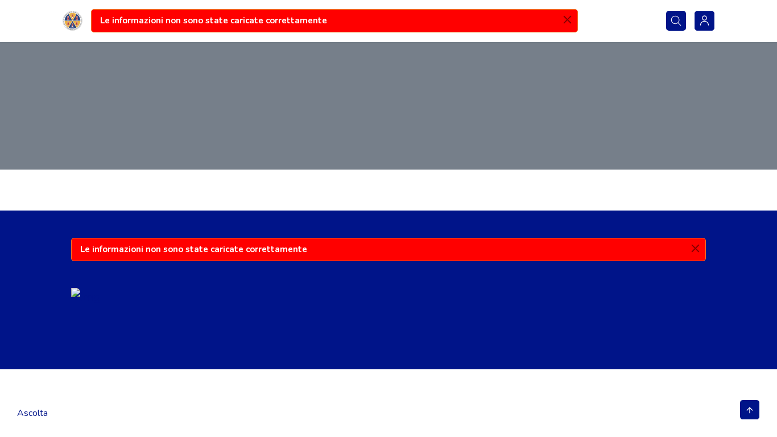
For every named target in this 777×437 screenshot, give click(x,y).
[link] (72, 21)
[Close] (567, 19)
